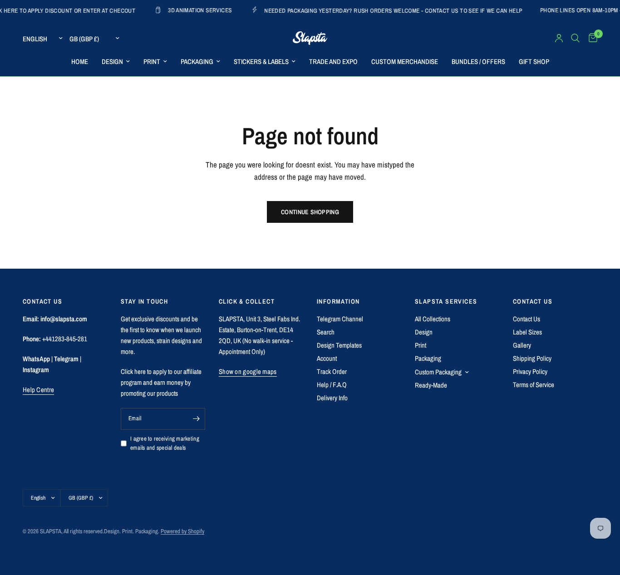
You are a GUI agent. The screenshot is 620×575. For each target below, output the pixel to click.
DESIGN (112, 61)
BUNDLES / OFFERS (478, 61)
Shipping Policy (532, 358)
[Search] (575, 38)
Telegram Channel (340, 319)
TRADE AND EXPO (333, 61)
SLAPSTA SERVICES (446, 301)
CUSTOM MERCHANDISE (404, 61)
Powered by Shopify (182, 531)
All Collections (432, 319)
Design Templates (339, 345)
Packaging (428, 358)
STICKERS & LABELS (261, 61)
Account (327, 358)
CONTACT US (532, 301)
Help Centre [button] (38, 389)
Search (326, 332)
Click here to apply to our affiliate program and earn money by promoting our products (161, 382)
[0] (590, 38)
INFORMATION (338, 301)
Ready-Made (431, 385)
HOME (79, 61)
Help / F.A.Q (332, 384)
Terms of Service (533, 384)
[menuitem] (79, 62)
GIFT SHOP (534, 61)
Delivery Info (332, 398)
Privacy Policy (530, 371)
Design (424, 332)
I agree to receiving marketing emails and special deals (164, 443)
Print (420, 345)
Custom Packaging (438, 372)
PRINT (151, 61)
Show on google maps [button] (248, 371)
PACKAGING (197, 61)
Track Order (332, 371)
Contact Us (526, 319)
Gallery (522, 345)
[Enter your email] (196, 419)
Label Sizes (527, 332)
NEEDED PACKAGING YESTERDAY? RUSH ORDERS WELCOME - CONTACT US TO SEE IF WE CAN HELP (381, 10)
